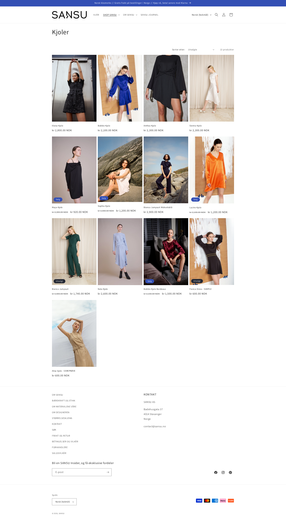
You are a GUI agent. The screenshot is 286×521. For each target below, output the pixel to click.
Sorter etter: (178, 49)
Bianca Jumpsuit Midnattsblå (158, 207)
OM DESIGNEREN (61, 412)
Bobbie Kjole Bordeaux (155, 289)
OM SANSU (57, 394)
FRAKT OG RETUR (61, 435)
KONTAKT (57, 423)
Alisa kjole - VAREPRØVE (63, 371)
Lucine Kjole (195, 207)
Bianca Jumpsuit (60, 289)
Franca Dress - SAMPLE (201, 289)
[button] (111, 14)
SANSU (62, 513)
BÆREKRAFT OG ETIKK (63, 400)
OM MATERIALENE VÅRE (64, 406)
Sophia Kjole (104, 206)
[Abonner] (107, 472)
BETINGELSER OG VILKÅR (65, 441)
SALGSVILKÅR (59, 453)
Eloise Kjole (57, 125)
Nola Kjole (103, 289)
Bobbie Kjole (104, 125)
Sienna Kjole (196, 125)
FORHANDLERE (60, 447)
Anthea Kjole (150, 125)
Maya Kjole (57, 207)
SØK (54, 429)
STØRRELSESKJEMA (62, 418)
